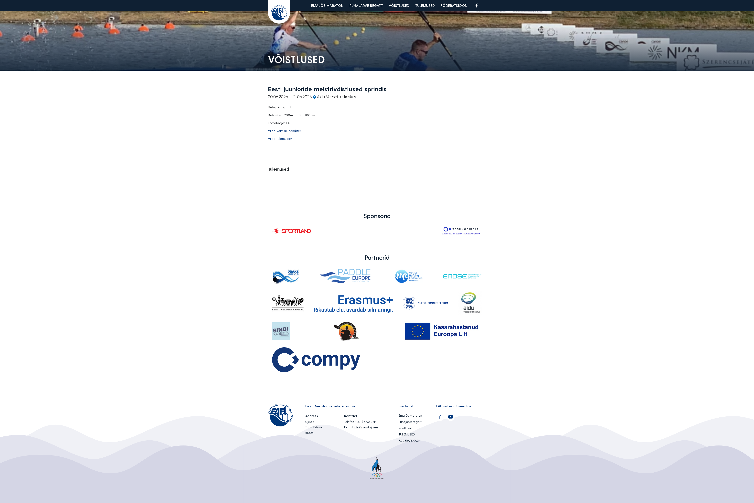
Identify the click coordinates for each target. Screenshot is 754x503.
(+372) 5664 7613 (365, 421)
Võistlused (399, 5)
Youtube (486, 5)
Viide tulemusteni (281, 138)
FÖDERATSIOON (454, 5)
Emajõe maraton (327, 5)
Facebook (476, 5)
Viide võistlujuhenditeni (285, 131)
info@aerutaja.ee (366, 427)
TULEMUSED (425, 5)
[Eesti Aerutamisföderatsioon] (279, 12)
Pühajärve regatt (366, 5)
